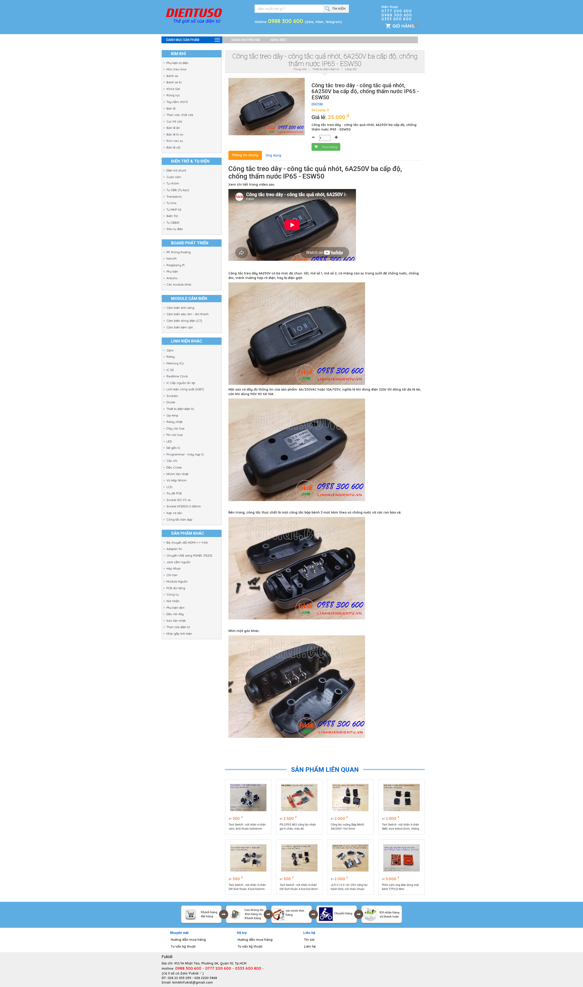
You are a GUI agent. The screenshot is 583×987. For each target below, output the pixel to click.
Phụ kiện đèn (175, 607)
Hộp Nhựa (173, 568)
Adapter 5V (174, 549)
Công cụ (172, 594)
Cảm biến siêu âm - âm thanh (187, 314)
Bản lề (170, 108)
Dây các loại (175, 428)
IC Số (170, 370)
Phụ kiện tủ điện (177, 63)
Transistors (174, 196)
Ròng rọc (173, 95)
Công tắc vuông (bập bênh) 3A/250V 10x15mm (347, 826)
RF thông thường (178, 252)
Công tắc (351, 69)
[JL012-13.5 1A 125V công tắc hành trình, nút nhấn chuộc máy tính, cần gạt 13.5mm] (350, 858)
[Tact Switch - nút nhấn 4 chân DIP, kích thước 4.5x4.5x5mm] (248, 858)
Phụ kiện (172, 271)
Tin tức (309, 940)
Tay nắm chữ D (177, 102)
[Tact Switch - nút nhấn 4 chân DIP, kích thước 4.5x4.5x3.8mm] (299, 858)
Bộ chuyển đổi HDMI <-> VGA (187, 542)
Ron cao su (174, 141)
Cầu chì (171, 461)
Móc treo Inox (176, 69)
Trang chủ (299, 69)
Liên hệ (310, 946)
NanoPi (171, 258)
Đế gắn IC (173, 448)
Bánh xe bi (174, 82)
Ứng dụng (273, 155)
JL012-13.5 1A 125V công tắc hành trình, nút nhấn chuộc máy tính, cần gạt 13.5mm (349, 887)
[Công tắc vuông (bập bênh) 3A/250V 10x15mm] (350, 797)
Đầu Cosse (174, 467)
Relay (170, 356)
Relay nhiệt (174, 422)
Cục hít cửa (174, 121)
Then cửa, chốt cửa (179, 115)
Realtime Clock (177, 376)
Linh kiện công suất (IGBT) (185, 389)
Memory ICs (175, 363)
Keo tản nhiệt (176, 620)
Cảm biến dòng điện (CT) (184, 320)
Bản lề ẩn (173, 128)
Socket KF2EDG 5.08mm (183, 506)
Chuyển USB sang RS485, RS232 (189, 555)
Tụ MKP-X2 (173, 209)
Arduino (172, 278)
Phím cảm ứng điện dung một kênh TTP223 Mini (400, 887)
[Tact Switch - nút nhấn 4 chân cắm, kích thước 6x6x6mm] (248, 797)
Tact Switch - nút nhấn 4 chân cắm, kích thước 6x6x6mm (247, 826)
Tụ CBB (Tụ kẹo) (177, 190)
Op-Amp (172, 415)
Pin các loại (174, 435)
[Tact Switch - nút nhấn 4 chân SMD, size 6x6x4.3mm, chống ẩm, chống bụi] (401, 797)
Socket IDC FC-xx (178, 500)
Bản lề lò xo (174, 134)
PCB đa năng (175, 588)
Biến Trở (172, 216)
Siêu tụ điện (174, 229)
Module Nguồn (177, 581)
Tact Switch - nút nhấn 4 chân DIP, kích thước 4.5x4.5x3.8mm (299, 887)
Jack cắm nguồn (178, 562)
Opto (170, 350)
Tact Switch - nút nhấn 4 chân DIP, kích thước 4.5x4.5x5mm (247, 887)
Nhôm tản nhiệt (177, 474)
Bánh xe (172, 76)
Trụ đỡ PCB (174, 493)
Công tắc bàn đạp (179, 519)
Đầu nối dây (175, 614)
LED (169, 441)
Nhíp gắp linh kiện (179, 633)
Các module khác (179, 284)
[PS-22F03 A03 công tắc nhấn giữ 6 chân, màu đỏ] (299, 797)
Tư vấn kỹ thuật (183, 946)
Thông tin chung (245, 155)
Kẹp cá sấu (174, 513)
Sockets (172, 396)
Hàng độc (278, 40)
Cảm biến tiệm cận (179, 327)
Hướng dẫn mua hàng (188, 940)
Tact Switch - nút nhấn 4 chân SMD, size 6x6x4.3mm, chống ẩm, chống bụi (400, 827)
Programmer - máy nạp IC (185, 454)
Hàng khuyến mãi (245, 40)
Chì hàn (171, 575)
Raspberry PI (175, 265)
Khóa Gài (173, 89)
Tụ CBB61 (172, 222)
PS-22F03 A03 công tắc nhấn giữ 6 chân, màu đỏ (298, 826)
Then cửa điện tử (178, 627)
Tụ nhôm (172, 183)
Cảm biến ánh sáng (180, 307)
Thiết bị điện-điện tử (180, 409)
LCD (169, 487)
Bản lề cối (173, 147)
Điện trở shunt (176, 170)
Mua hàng (329, 147)
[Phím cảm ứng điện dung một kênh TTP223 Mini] (401, 858)
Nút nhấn (172, 601)
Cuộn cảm (173, 177)
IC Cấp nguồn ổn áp (180, 383)
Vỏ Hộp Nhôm (176, 480)
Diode (170, 402)
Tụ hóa (171, 203)
